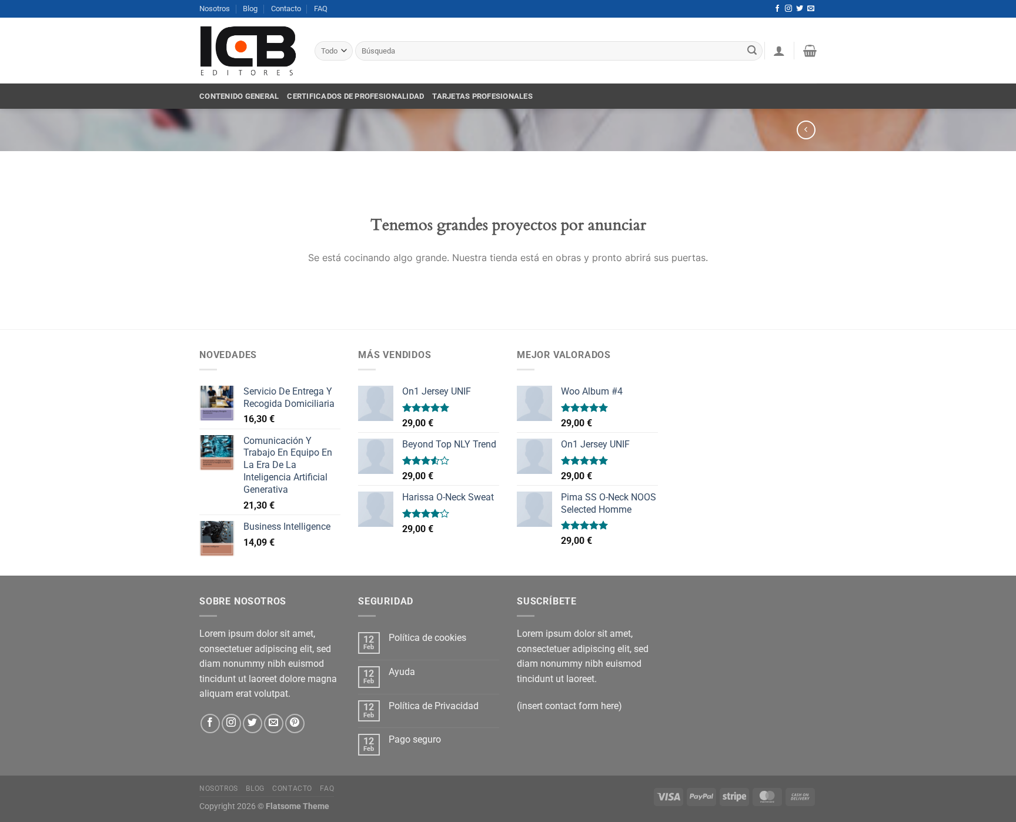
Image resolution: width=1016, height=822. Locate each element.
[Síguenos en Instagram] (788, 9)
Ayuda (402, 671)
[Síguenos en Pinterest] (295, 723)
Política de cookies (427, 637)
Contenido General (239, 96)
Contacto (286, 8)
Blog (250, 8)
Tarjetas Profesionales (482, 96)
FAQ (320, 8)
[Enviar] (752, 51)
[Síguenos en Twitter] (799, 9)
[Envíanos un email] (810, 9)
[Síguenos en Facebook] (777, 9)
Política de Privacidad (434, 705)
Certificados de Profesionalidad (355, 96)
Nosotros (214, 8)
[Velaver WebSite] (248, 51)
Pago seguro (415, 739)
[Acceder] (779, 51)
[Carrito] (810, 51)
